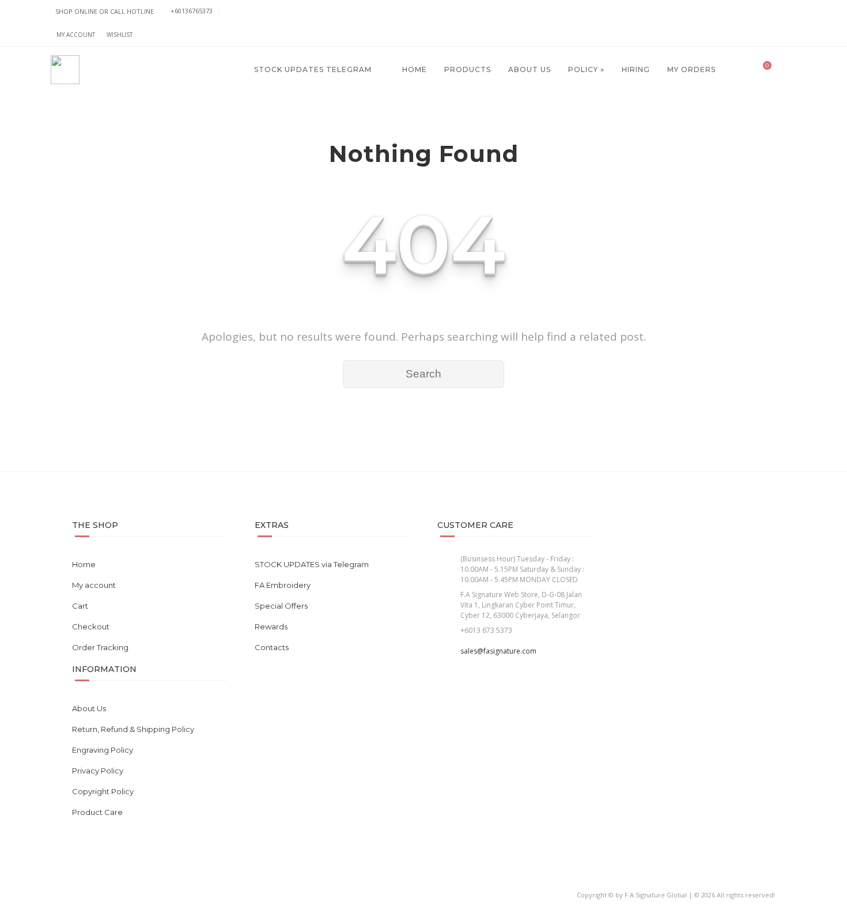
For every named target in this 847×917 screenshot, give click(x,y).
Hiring (636, 69)
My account (75, 35)
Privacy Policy (97, 770)
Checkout (90, 626)
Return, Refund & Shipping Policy (133, 729)
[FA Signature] (65, 69)
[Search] (785, 70)
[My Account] (738, 70)
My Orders (691, 69)
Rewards (271, 626)
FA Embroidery (283, 585)
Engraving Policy (102, 749)
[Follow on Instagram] (784, 12)
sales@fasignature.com (498, 651)
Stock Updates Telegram (312, 69)
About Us (529, 69)
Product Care (97, 812)
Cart (80, 605)
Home (413, 69)
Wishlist (120, 35)
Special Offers (281, 605)
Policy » (586, 69)
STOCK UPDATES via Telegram (312, 564)
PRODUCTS (467, 69)
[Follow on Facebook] (761, 12)
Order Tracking (100, 647)
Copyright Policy (103, 791)
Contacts (272, 647)
